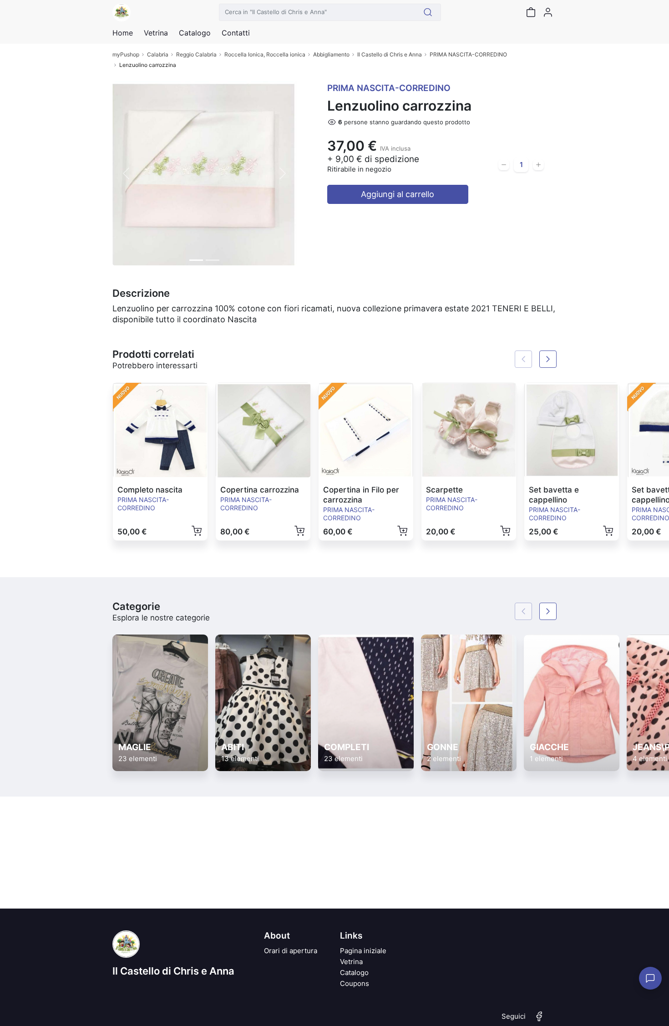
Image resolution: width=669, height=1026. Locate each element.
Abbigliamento (331, 54)
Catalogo (195, 32)
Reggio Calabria (196, 54)
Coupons (354, 983)
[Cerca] (428, 12)
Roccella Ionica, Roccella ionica (264, 54)
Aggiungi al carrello (397, 194)
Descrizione (141, 293)
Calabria (157, 54)
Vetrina (351, 961)
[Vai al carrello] (530, 12)
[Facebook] (539, 1020)
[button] (126, 173)
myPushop (125, 54)
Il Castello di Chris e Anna (389, 54)
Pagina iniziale (363, 950)
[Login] (548, 12)
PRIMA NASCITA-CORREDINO (468, 54)
